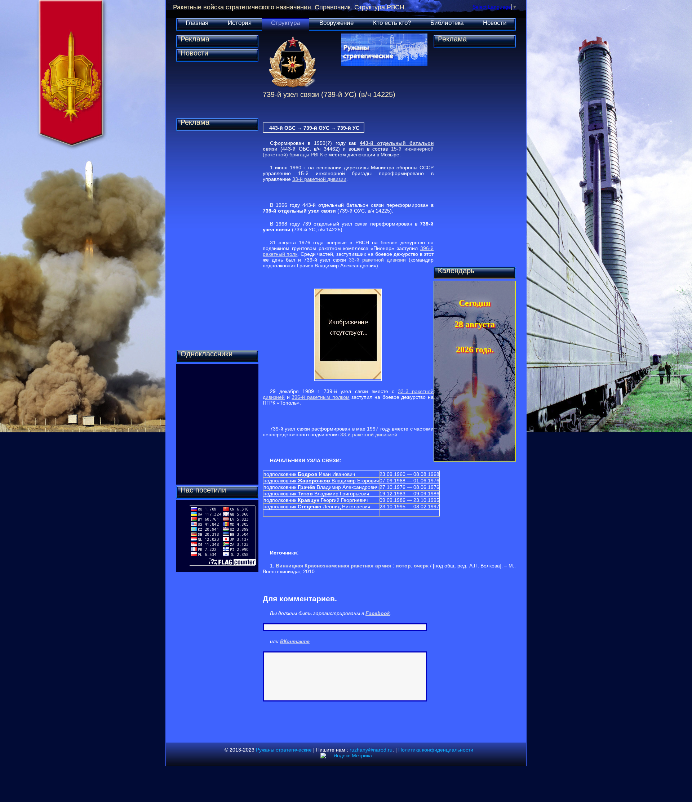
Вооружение (336, 22)
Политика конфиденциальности (435, 750)
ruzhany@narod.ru (371, 750)
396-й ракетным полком (320, 397)
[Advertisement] (217, 240)
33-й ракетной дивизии (319, 179)
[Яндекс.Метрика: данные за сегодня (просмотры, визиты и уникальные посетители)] (346, 755)
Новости (495, 22)
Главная (197, 22)
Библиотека (446, 22)
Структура (285, 22)
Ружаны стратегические (284, 750)
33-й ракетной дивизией (368, 434)
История (240, 22)
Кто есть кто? (392, 22)
